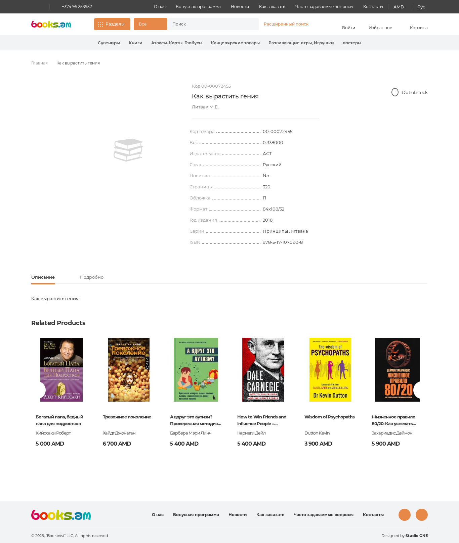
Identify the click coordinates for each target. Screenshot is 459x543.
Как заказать (272, 6)
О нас (160, 6)
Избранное (380, 27)
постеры (352, 42)
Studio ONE (417, 535)
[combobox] (206, 24)
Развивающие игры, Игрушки (301, 42)
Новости (240, 6)
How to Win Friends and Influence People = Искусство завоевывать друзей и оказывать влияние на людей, (262, 420)
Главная (39, 62)
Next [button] (422, 390)
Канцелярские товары (235, 42)
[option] (128, 150)
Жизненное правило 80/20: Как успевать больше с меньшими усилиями (394, 420)
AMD (398, 6)
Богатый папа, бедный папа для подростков (59, 420)
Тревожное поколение (127, 416)
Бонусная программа (198, 6)
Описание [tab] (43, 277)
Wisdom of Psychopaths (329, 416)
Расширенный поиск (286, 24)
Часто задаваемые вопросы (324, 6)
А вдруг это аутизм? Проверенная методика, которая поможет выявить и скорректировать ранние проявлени (195, 420)
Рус (421, 6)
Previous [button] (37, 390)
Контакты (373, 6)
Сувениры (109, 42)
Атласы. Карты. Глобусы (176, 42)
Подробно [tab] (91, 277)
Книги (135, 42)
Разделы (115, 24)
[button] (150, 24)
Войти (348, 27)
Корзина (419, 27)
